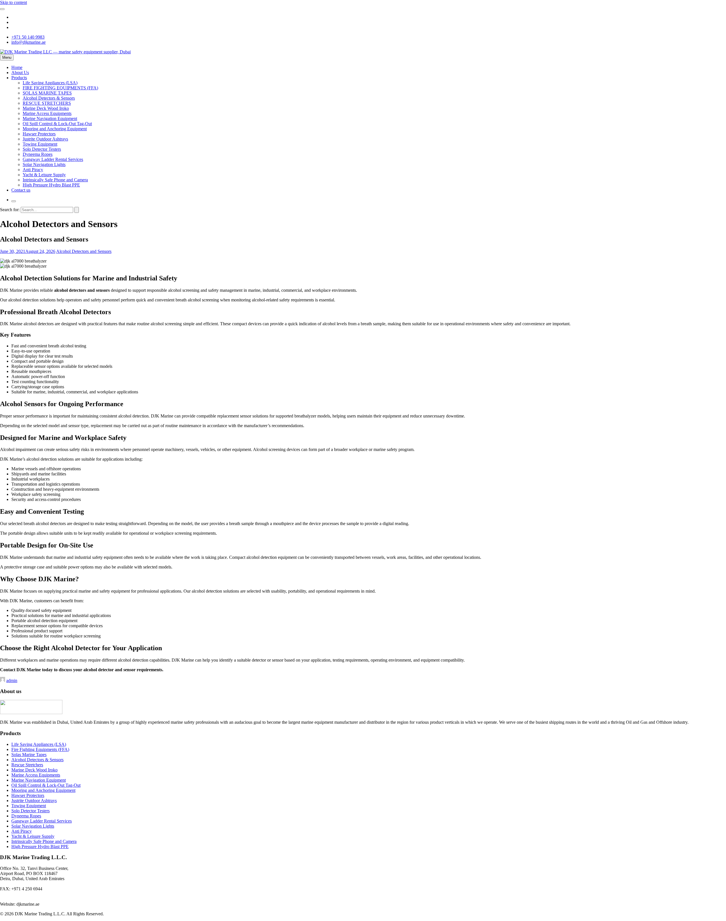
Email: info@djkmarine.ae (23, 899)
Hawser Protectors (39, 133)
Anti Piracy (33, 169)
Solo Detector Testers (42, 149)
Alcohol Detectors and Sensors (83, 251)
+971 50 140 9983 (28, 37)
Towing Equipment (40, 144)
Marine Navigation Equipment (50, 118)
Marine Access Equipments (47, 113)
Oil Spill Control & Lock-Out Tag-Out (57, 123)
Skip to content (13, 2)
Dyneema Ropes (37, 154)
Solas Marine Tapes (29, 754)
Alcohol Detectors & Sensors (49, 98)
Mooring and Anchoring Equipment (55, 128)
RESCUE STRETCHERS (47, 103)
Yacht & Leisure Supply (44, 174)
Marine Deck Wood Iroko (46, 108)
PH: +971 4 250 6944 (19, 883)
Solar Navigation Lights (44, 164)
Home (16, 67)
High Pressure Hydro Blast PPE (51, 184)
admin (11, 680)
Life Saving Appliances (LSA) (50, 82)
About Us (20, 72)
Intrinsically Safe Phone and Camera (55, 179)
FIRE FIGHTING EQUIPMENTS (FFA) (60, 87)
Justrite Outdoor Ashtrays (45, 139)
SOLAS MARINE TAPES (47, 93)
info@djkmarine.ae (28, 42)
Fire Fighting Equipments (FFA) (40, 749)
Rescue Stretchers (27, 764)
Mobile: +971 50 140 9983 (24, 893)
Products (19, 77)
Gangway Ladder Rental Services (53, 159)
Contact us (20, 190)
